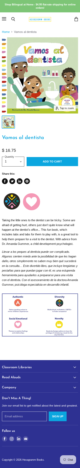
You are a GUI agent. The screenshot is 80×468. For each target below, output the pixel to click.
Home (6, 31)
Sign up (57, 416)
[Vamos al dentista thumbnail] (8, 122)
